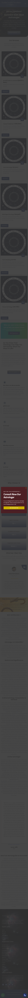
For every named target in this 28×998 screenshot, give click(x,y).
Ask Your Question (14, 508)
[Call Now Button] (25, 995)
